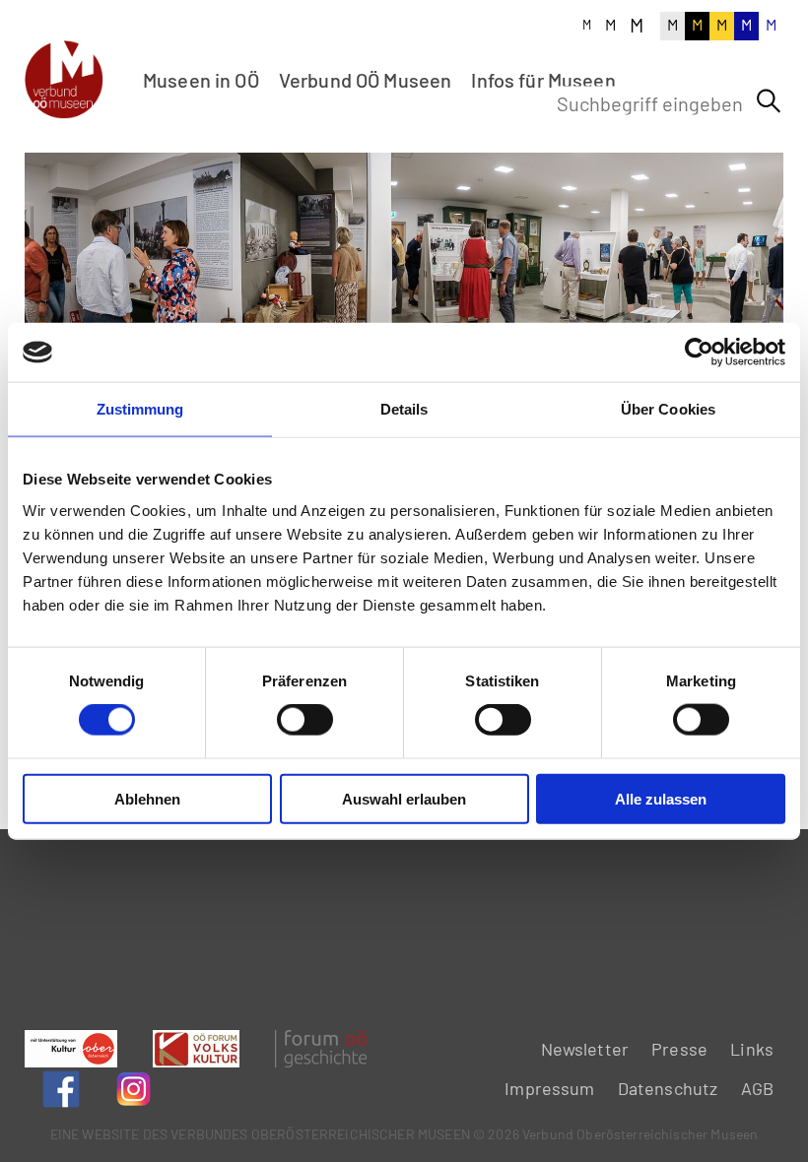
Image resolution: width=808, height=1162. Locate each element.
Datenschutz (668, 1088)
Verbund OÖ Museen (365, 80)
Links (752, 1049)
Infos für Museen (543, 80)
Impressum (549, 1088)
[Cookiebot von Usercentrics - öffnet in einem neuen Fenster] (699, 352)
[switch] (305, 720)
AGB (757, 1088)
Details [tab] (404, 409)
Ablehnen (147, 798)
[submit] (768, 101)
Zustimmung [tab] (140, 409)
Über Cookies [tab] (668, 409)
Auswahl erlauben (404, 798)
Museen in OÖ (201, 80)
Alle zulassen (661, 798)
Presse (679, 1049)
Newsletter (585, 1049)
